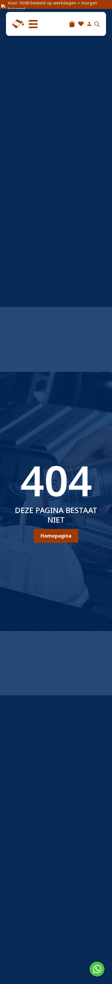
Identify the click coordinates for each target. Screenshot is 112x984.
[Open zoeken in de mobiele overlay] (97, 24)
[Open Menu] (33, 23)
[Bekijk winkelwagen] (72, 24)
